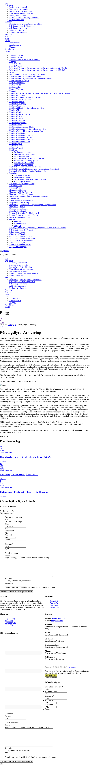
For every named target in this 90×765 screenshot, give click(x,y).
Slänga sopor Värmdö (17, 234)
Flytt (1, 327)
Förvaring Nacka (15, 186)
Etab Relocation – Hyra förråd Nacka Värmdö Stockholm (30, 79)
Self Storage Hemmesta (18, 28)
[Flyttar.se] (4, 251)
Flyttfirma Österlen (16, 118)
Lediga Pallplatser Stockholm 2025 (22, 200)
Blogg (7, 39)
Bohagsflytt (54, 601)
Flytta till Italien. (15, 87)
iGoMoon (72, 667)
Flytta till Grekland (16, 85)
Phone (7, 753)
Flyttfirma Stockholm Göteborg (21, 139)
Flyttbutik (8, 34)
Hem (6, 3)
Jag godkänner (51, 675)
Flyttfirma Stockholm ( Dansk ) (20, 135)
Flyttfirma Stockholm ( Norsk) (20, 137)
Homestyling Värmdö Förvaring (21, 194)
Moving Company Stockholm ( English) (24, 215)
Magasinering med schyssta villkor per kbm (25, 24)
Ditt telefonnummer (12, 553)
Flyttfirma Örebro (15, 116)
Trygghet (12, 47)
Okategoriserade (6, 453)
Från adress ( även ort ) (14, 517)
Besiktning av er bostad (18, 7)
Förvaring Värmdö (16, 188)
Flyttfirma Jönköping (17, 106)
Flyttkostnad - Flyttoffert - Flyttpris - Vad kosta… (24, 492)
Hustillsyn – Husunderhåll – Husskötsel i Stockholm (28, 196)
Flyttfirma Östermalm (17, 121)
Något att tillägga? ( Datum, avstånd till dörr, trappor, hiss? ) (27, 558)
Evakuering (54, 605)
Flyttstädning (54, 607)
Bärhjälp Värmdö (15, 66)
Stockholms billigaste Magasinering (22, 238)
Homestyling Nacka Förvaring (20, 192)
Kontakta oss (9, 49)
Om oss (7, 41)
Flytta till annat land (16, 20)
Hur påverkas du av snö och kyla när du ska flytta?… (26, 457)
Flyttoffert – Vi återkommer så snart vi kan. (25, 167)
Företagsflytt (54, 603)
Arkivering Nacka (16, 55)
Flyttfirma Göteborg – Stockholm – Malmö (25, 97)
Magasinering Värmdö (17, 211)
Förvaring (8, 22)
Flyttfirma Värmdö (16, 148)
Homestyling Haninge (17, 190)
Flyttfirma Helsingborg (17, 104)
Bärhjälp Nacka (15, 64)
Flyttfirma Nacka (15, 112)
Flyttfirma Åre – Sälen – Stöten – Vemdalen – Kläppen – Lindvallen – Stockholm (39, 93)
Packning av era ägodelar (18, 9)
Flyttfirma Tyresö (15, 144)
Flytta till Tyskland (16, 89)
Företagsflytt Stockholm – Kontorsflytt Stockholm (27, 171)
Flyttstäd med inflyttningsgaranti (21, 13)
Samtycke (8, 578)
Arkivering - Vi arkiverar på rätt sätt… (19, 474)
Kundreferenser (15, 45)
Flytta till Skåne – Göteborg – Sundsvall (24, 18)
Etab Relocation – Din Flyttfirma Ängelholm (25, 76)
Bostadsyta (9, 526)
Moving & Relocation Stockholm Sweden (24, 213)
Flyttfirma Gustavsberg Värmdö (21, 100)
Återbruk (8, 36)
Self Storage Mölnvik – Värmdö (21, 230)
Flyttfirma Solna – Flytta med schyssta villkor (26, 131)
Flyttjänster (9, 5)
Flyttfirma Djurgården (17, 95)
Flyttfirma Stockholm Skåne (19, 142)
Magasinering (10, 618)
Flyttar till (9, 535)
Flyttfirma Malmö (15, 110)
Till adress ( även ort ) (13, 522)
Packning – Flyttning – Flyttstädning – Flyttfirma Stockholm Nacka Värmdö (37, 228)
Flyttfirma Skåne (15, 125)
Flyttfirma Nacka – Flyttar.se (19, 114)
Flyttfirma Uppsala (16, 146)
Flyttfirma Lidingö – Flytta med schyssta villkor (27, 108)
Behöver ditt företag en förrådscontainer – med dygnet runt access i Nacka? (37, 70)
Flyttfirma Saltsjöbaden (17, 123)
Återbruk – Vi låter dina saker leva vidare (24, 60)
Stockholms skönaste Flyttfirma (21, 240)
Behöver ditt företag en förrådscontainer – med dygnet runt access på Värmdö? (38, 68)
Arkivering (9, 621)
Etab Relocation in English (19, 81)
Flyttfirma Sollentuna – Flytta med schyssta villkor (28, 129)
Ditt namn (9, 544)
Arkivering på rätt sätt (17, 30)
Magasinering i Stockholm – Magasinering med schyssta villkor (32, 205)
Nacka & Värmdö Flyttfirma (19, 217)
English (7, 51)
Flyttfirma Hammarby (17, 102)
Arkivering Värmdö (16, 58)
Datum (7, 539)
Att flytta (12, 62)
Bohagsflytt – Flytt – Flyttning (20, 11)
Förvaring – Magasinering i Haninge (22, 184)
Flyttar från (9, 531)
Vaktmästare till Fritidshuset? (20, 245)
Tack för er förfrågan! (17, 242)
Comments (9, 583)
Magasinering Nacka (17, 207)
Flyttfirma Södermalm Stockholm (21, 127)
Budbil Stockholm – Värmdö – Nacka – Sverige (27, 74)
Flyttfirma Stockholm (17, 133)
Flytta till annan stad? (17, 83)
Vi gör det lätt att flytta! (17, 247)
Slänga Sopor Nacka (17, 232)
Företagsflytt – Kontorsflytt (19, 15)
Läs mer (3, 462)
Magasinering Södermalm (18, 209)
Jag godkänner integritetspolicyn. (20, 581)
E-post (7, 549)
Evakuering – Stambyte (18, 32)
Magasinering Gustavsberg (19, 203)
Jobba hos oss (14, 43)
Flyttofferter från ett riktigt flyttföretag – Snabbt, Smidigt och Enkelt (34, 169)
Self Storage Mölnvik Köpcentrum (22, 26)
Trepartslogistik (10, 623)
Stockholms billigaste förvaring (20, 236)
